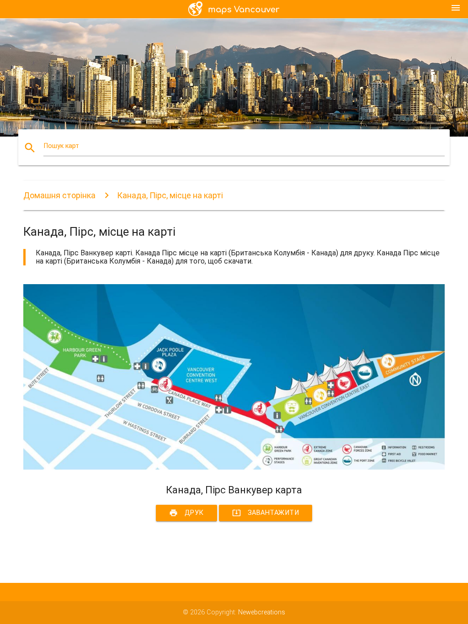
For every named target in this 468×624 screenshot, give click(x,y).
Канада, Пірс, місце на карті (170, 195)
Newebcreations (261, 612)
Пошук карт (61, 146)
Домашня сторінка (59, 195)
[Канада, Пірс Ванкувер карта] (234, 467)
